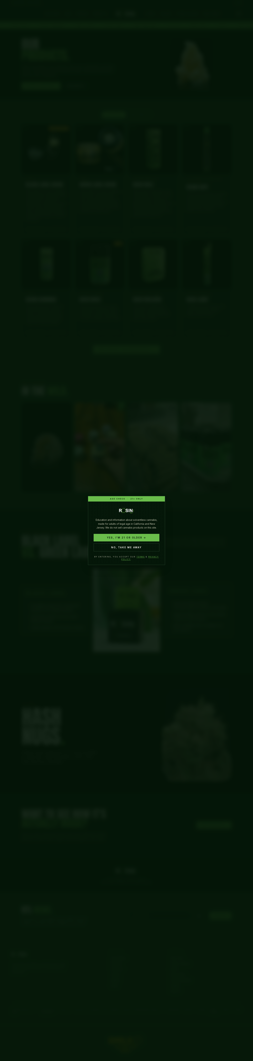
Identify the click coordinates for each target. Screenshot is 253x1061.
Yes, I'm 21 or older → (126, 537)
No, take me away (126, 547)
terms (140, 557)
